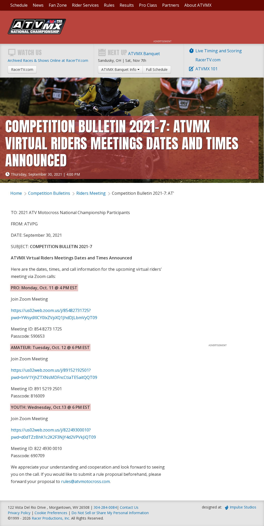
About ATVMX (197, 5)
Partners (170, 5)
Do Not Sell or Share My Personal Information (110, 512)
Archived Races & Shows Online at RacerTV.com (48, 60)
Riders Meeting (91, 193)
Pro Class (148, 5)
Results (127, 5)
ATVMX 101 (206, 69)
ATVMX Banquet (144, 53)
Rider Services (85, 5)
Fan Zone (58, 5)
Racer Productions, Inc (50, 518)
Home (16, 193)
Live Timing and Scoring (218, 51)
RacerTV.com (207, 60)
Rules (109, 5)
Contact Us (129, 507)
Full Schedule (157, 69)
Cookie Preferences (51, 512)
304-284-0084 (105, 507)
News (38, 5)
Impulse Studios (243, 507)
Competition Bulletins (49, 193)
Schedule (19, 5)
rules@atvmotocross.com (85, 481)
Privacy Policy (19, 512)
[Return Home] (37, 33)
